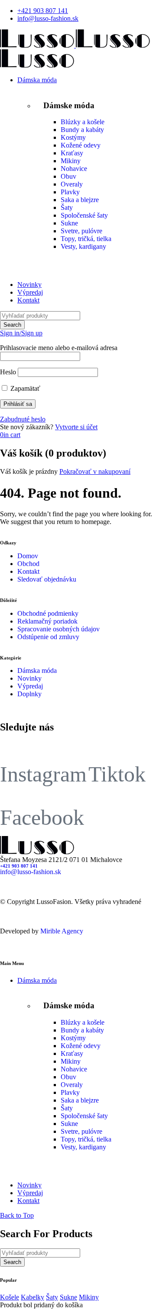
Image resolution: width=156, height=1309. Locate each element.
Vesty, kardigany (83, 246)
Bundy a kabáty (82, 129)
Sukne (69, 223)
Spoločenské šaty (84, 215)
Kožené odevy (81, 145)
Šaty (67, 207)
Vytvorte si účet (76, 427)
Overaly (72, 184)
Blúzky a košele (82, 121)
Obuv (68, 176)
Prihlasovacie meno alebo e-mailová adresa (58, 347)
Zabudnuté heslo (23, 419)
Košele (9, 1297)
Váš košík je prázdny (29, 471)
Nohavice (74, 168)
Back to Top (17, 1215)
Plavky (70, 192)
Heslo (8, 372)
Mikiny (71, 160)
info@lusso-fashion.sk (47, 18)
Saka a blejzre (80, 199)
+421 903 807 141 (42, 10)
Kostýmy (73, 137)
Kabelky (32, 1297)
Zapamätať (24, 388)
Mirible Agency (61, 931)
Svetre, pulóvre (81, 231)
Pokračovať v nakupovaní (94, 471)
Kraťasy (72, 153)
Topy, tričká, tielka (86, 238)
